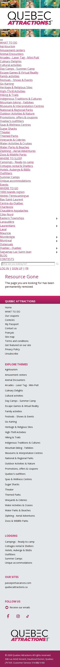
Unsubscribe (11, 353)
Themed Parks (9, 136)
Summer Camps (10, 177)
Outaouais (6, 244)
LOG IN (4, 268)
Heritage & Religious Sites (16, 87)
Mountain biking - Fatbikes (17, 102)
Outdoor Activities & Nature (17, 113)
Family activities (9, 76)
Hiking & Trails (9, 95)
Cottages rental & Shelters (16, 166)
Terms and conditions (16, 341)
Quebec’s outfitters (12, 121)
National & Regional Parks (16, 110)
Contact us (11, 328)
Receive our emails (20, 607)
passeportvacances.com (18, 582)
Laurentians (7, 225)
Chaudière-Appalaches (14, 210)
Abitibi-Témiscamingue (14, 196)
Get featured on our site (18, 345)
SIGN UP (17, 268)
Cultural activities (11, 65)
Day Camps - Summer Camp (17, 69)
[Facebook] (8, 615)
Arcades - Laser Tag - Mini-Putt (19, 57)
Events (4, 184)
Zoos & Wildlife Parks (13, 154)
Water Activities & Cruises (16, 143)
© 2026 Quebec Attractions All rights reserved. (28, 655)
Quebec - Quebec (10, 248)
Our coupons (12, 315)
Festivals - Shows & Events (16, 80)
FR (26, 268)
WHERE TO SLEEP (11, 158)
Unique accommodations (15, 181)
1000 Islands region (12, 192)
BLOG (3, 255)
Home (8, 307)
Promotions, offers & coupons (19, 117)
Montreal (6, 240)
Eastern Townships (12, 218)
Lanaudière (7, 222)
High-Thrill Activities (12, 91)
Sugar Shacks (8, 128)
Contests (10, 319)
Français (9, 332)
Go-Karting (7, 84)
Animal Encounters (12, 54)
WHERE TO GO (9, 188)
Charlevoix (6, 207)
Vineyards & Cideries (13, 140)
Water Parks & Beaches (14, 147)
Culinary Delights (11, 61)
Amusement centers (12, 50)
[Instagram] (18, 615)
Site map (9, 336)
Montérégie (7, 237)
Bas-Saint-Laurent (11, 199)
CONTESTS (7, 259)
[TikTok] (27, 615)
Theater (5, 132)
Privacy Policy (12, 349)
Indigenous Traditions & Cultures (21, 99)
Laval (3, 229)
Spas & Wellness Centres (15, 125)
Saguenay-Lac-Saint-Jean (15, 252)
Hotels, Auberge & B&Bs (15, 169)
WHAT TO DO (8, 43)
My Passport (12, 324)
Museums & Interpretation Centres (22, 106)
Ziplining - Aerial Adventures (18, 151)
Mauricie (5, 233)
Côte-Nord (6, 214)
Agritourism (7, 46)
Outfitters (6, 173)
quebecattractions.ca (16, 587)
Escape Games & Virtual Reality (19, 72)
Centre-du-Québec (11, 203)
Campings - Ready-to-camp (17, 162)
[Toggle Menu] (1, 39)
